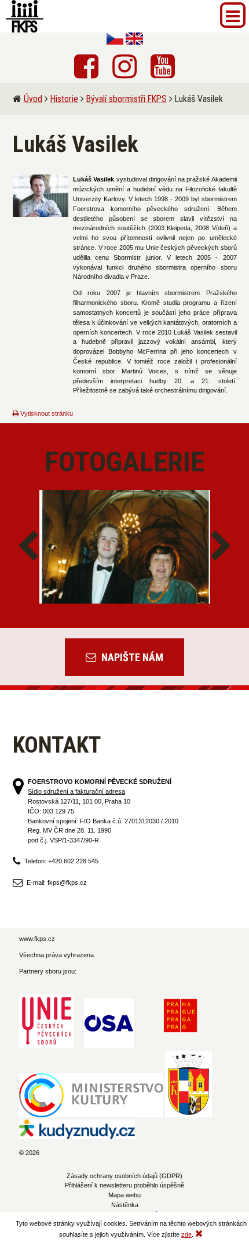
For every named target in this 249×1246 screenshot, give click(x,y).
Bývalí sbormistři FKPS (126, 98)
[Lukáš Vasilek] (41, 196)
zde (186, 1234)
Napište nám (131, 657)
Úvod (33, 98)
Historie (64, 98)
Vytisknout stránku (46, 413)
